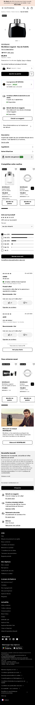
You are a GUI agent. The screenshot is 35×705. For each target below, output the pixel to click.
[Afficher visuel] (17, 28)
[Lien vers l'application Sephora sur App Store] (18, 648)
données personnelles (8, 471)
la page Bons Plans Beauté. (8, 656)
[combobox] (17, 226)
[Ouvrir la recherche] (24, 8)
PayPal (19, 60)
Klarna (29, 60)
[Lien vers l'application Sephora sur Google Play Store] (7, 648)
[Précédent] (5, 29)
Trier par (3, 223)
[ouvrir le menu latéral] (2, 8)
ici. (8, 654)
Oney (23, 60)
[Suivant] (30, 29)
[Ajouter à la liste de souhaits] (16, 169)
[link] (17, 256)
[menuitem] (28, 8)
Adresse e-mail (5, 476)
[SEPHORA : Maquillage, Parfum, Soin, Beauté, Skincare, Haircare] (9, 8)
